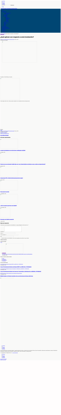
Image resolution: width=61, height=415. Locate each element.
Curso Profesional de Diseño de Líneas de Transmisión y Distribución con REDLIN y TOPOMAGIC (20, 271)
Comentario (2, 231)
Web (1, 236)
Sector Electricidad (15, 352)
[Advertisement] (27, 69)
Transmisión (5, 14)
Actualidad (7, 13)
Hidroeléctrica (8, 18)
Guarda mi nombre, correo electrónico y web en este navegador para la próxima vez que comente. (15, 238)
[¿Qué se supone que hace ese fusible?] (9, 203)
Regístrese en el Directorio (6, 28)
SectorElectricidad (11, 39)
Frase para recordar (4, 191)
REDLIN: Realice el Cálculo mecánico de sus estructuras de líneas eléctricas (16, 276)
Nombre (1, 233)
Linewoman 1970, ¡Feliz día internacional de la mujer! (11, 178)
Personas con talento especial (7, 219)
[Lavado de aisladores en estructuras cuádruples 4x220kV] (9, 148)
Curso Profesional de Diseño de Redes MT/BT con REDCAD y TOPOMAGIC (15, 267)
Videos (5, 22)
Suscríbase (3, 29)
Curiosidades (6, 23)
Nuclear (7, 19)
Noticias (5, 12)
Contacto (3, 30)
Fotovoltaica (7, 17)
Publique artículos (4, 26)
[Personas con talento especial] (5, 217)
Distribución (5, 15)
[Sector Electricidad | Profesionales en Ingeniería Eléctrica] (8, 8)
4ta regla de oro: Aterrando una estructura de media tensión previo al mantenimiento (17, 254)
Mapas (5, 24)
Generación (5, 16)
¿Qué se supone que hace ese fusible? (8, 205)
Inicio (3, 10)
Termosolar (7, 20)
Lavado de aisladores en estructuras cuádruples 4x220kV (12, 150)
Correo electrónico (3, 234)
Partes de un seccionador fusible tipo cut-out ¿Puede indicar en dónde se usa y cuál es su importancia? (22, 164)
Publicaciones (4, 11)
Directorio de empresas (5, 27)
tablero (1, 130)
